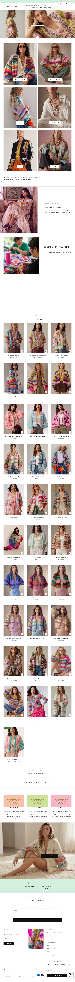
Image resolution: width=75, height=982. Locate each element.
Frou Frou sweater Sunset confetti (14, 719)
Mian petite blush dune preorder (61, 638)
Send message (37, 920)
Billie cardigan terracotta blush (13, 678)
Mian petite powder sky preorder (37, 638)
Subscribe (58, 975)
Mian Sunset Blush (14, 517)
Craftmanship (29, 5)
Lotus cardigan (61, 719)
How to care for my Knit (35, 7)
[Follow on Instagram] (4, 969)
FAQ (58, 5)
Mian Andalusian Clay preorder (37, 517)
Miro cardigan (14, 396)
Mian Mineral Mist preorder (37, 476)
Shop (35, 5)
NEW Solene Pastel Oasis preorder (37, 436)
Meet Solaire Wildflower (54, 207)
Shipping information (28, 886)
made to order (55, 79)
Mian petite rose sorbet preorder (14, 638)
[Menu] (73, 972)
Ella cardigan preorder (61, 557)
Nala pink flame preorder (37, 598)
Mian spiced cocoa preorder (61, 396)
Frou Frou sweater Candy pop (61, 678)
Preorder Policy (47, 7)
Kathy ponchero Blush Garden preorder (37, 355)
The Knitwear (52, 5)
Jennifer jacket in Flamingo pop (13, 759)
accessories (55, 122)
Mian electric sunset (37, 396)
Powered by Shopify (29, 976)
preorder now (37, 27)
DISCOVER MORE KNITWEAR (37, 783)
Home (22, 5)
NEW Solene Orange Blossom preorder (13, 436)
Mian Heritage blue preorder (61, 517)
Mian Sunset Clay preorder (13, 476)
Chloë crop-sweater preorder (37, 719)
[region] (37, 24)
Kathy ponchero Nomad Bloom (13, 355)
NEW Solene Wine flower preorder (61, 436)
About (45, 5)
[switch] (70, 976)
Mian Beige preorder (61, 476)
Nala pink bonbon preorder (61, 598)
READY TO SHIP (20, 79)
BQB (20, 166)
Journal (40, 5)
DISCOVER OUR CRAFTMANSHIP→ (52, 264)
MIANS (20, 123)
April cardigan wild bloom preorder (37, 678)
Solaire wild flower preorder (61, 355)
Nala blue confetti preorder (14, 598)
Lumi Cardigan (37, 557)
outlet (55, 166)
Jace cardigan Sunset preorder (13, 557)
